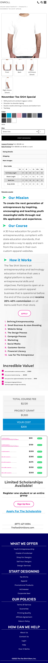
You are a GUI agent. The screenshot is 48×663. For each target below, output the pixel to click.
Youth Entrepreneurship (24, 549)
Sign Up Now (23, 504)
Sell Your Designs (24, 561)
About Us (24, 632)
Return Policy (24, 621)
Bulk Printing (6, 147)
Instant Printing (7, 144)
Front (7, 72)
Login (24, 641)
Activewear (24, 589)
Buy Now (40, 438)
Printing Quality (24, 613)
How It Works (24, 649)
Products (22, 7)
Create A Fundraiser (24, 553)
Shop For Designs (24, 557)
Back (19, 72)
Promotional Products (24, 585)
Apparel (24, 581)
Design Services (24, 565)
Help (24, 645)
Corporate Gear (24, 593)
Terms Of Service (24, 605)
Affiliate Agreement (24, 617)
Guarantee (24, 609)
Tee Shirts (24, 577)
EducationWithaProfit (8, 7)
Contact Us (24, 636)
